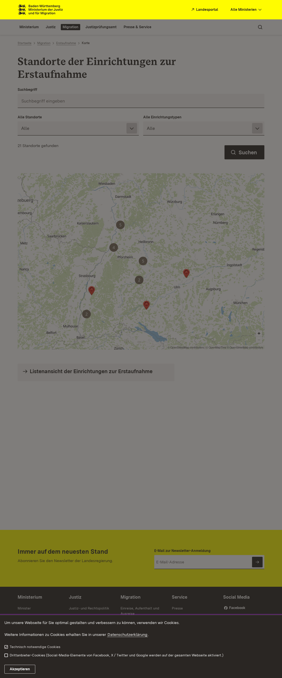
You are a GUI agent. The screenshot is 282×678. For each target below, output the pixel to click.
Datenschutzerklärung (127, 634)
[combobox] (246, 10)
